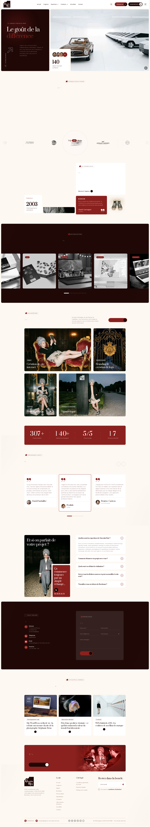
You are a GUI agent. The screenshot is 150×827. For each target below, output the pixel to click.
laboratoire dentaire (67, 719)
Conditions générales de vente (82, 783)
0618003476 (32, 637)
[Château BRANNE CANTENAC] (94, 142)
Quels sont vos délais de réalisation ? (91, 566)
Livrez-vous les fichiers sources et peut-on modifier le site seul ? (98, 575)
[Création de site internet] (57, 349)
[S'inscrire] (123, 784)
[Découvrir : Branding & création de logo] (120, 365)
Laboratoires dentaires (60, 803)
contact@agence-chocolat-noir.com (39, 643)
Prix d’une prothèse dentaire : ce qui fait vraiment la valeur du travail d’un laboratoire (74, 725)
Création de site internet (36, 366)
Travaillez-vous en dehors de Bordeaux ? (92, 584)
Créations (63, 4)
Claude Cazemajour (84, 209)
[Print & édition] (40, 395)
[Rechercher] (111, 4)
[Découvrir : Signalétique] (120, 411)
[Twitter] (75, 821)
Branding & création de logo (105, 366)
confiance (74, 145)
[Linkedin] (80, 821)
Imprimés (29, 406)
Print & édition (35, 411)
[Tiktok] (78, 821)
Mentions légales (81, 787)
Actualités (73, 4)
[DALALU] (119, 142)
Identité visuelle (100, 360)
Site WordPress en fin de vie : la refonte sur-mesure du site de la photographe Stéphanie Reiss (40, 725)
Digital (29, 360)
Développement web (33, 719)
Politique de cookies (82, 790)
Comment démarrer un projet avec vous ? (93, 559)
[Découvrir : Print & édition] (51, 411)
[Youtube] (83, 821)
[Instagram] (69, 821)
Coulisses (98, 719)
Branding (58, 791)
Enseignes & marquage (68, 406)
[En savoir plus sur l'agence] (11, 50)
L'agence (46, 4)
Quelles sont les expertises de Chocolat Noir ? (94, 538)
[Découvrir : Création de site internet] (86, 365)
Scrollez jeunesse (5, 58)
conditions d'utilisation (114, 789)
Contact (80, 4)
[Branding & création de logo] (109, 349)
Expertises (54, 4)
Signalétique (68, 411)
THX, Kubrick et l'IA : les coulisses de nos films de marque (109, 724)
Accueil (39, 4)
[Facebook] (72, 821)
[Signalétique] (92, 395)
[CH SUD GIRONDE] (45, 142)
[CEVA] (21, 142)
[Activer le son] (146, 68)
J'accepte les (110, 789)
